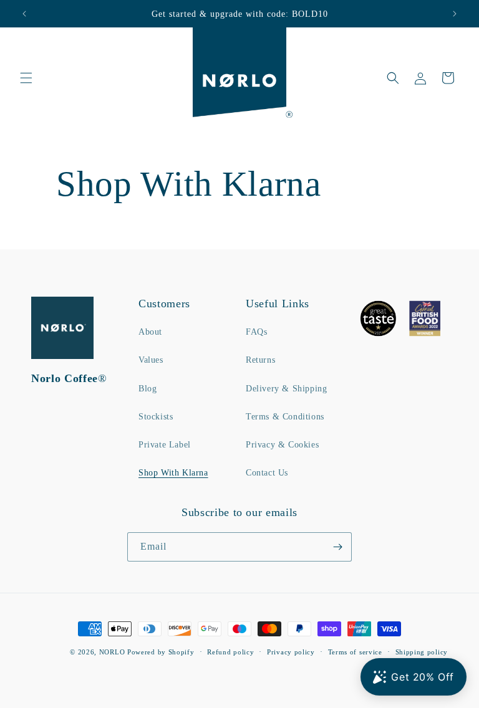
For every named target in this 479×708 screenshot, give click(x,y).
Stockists (155, 416)
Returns (260, 360)
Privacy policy (291, 652)
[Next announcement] (454, 13)
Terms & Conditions (285, 416)
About (150, 332)
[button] (26, 78)
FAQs (256, 332)
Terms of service (355, 652)
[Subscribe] (337, 547)
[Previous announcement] (24, 13)
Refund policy (230, 652)
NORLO (112, 652)
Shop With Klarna (173, 472)
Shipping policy (421, 652)
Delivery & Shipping (286, 388)
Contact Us (267, 472)
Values (150, 360)
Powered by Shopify (161, 652)
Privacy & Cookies (282, 444)
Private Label (164, 444)
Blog (147, 388)
